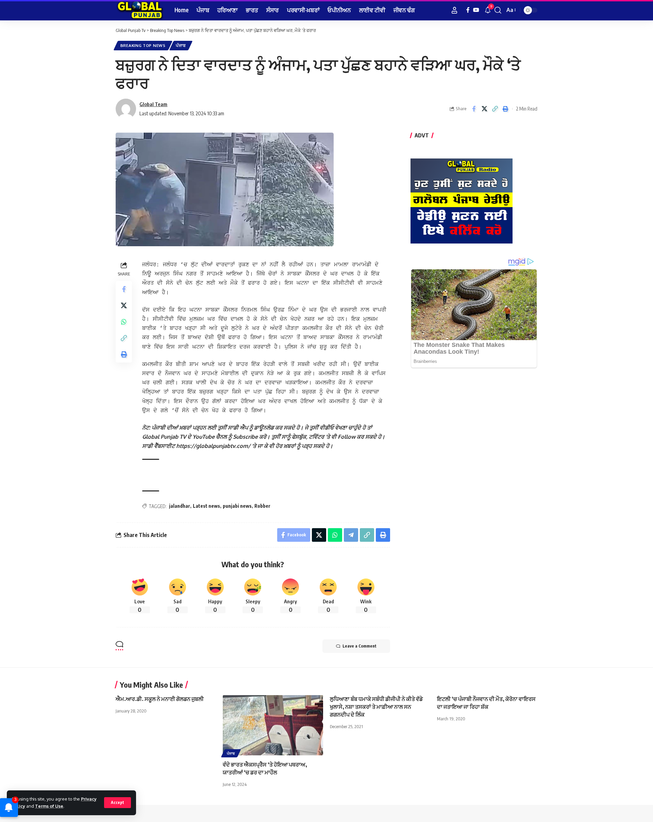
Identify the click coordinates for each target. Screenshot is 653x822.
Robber (262, 506)
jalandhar (179, 506)
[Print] (505, 108)
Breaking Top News (143, 45)
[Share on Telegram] (351, 535)
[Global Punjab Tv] (140, 10)
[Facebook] (468, 10)
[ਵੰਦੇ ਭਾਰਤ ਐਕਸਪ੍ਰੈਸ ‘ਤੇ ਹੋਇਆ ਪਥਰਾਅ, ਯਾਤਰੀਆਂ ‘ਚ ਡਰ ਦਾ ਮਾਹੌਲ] (273, 725)
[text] (266, 447)
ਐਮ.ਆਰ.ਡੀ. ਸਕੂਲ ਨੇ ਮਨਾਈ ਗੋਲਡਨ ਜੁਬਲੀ (160, 698)
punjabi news (237, 506)
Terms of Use (49, 806)
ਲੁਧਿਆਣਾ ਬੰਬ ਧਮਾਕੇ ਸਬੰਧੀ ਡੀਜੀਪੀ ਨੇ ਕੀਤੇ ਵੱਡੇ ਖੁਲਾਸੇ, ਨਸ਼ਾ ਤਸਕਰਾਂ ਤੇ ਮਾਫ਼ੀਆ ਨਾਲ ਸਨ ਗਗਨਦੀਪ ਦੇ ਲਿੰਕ (376, 706)
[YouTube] (476, 10)
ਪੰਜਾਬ (180, 45)
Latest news (206, 506)
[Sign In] (454, 10)
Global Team (153, 104)
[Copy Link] (495, 108)
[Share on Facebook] (474, 108)
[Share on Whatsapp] (124, 322)
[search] (498, 10)
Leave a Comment (359, 646)
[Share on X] (484, 108)
